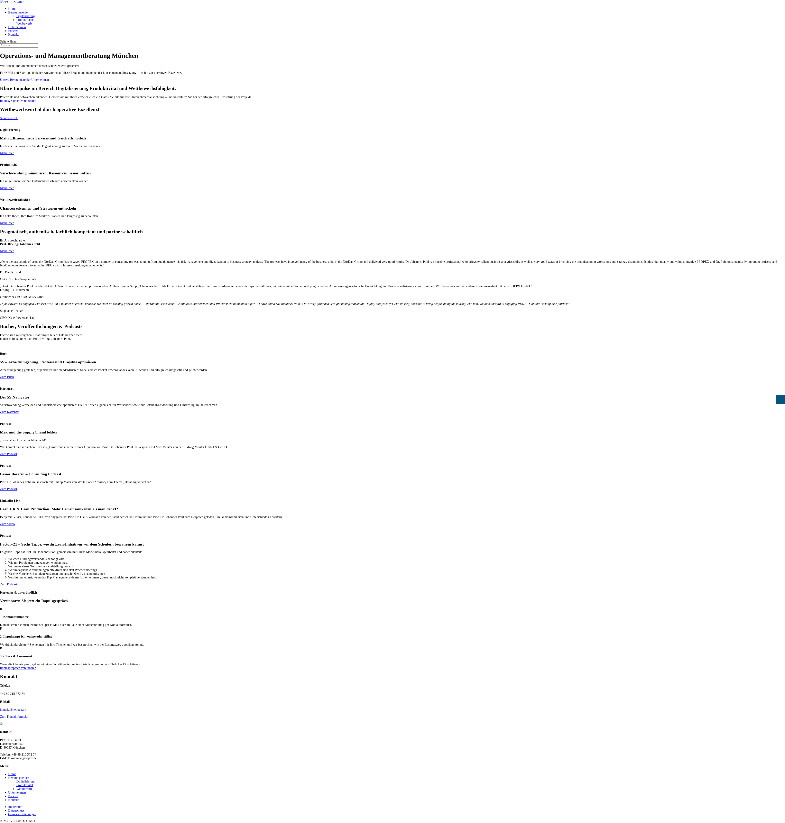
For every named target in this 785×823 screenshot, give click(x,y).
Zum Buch (7, 377)
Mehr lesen (7, 153)
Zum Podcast (8, 454)
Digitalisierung (25, 16)
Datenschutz (16, 810)
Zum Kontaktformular (14, 716)
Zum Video (7, 524)
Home (12, 8)
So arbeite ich (9, 118)
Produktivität (24, 19)
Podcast (13, 31)
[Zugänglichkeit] (780, 399)
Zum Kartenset (9, 412)
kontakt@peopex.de (13, 709)
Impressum (15, 806)
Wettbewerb (24, 23)
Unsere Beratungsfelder (15, 79)
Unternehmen (17, 27)
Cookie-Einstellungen (22, 814)
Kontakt (13, 34)
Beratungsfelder (18, 12)
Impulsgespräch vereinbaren (18, 100)
